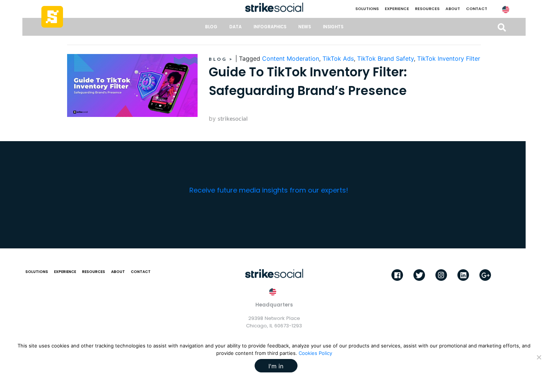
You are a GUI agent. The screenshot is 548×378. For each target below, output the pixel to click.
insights (333, 27)
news (304, 27)
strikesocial (233, 118)
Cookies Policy (315, 353)
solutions (367, 9)
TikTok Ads (338, 58)
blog (211, 27)
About (452, 9)
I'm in (275, 366)
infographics (269, 27)
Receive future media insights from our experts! (268, 190)
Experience (397, 9)
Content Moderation (290, 58)
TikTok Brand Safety (385, 58)
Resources (427, 9)
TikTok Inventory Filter (448, 58)
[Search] (501, 27)
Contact (476, 9)
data (235, 27)
